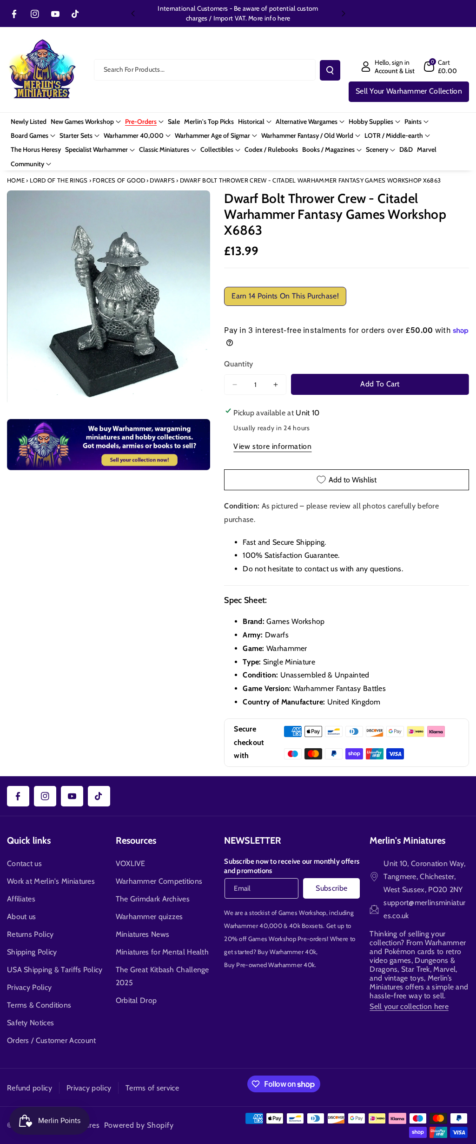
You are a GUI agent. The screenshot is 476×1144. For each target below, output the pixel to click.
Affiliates (21, 898)
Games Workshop (302, 912)
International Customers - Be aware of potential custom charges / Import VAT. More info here (238, 13)
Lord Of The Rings (59, 180)
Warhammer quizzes (149, 916)
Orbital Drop (136, 1000)
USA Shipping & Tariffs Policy (55, 969)
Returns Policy (30, 934)
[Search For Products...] (330, 70)
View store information (272, 446)
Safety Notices (30, 1022)
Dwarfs (162, 180)
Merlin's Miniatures (407, 840)
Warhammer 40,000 (253, 925)
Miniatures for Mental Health (162, 952)
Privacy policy (88, 1087)
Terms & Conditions (39, 1005)
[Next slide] (343, 13)
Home (16, 180)
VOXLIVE (130, 863)
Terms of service (152, 1087)
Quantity (238, 363)
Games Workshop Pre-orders (287, 938)
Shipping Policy (32, 952)
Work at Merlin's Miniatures (51, 881)
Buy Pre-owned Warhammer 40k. (270, 964)
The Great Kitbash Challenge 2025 (162, 976)
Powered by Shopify (139, 1125)
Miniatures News (143, 934)
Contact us (24, 863)
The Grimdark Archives (153, 898)
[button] (440, 66)
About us (21, 916)
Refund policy (29, 1087)
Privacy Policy (29, 987)
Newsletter (252, 840)
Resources (136, 840)
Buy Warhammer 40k (287, 951)
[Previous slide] (133, 13)
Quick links (29, 840)
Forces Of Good (119, 180)
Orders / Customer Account (51, 1040)
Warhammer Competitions (159, 881)
